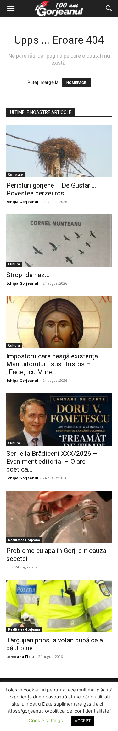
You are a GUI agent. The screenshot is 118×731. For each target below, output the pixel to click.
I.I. (8, 567)
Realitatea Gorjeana (24, 540)
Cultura (14, 264)
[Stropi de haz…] (59, 240)
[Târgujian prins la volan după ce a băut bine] (59, 606)
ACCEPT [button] (83, 720)
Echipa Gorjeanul (22, 201)
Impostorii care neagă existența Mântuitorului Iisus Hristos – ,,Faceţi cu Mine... (52, 364)
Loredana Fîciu (20, 656)
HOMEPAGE (76, 82)
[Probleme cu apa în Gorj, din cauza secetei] (59, 517)
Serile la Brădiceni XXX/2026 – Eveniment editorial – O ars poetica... (51, 461)
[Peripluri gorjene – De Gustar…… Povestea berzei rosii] (59, 151)
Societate (15, 174)
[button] (11, 8)
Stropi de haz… (27, 275)
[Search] (109, 8)
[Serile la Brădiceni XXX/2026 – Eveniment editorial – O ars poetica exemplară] (59, 419)
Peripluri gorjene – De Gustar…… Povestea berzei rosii (52, 189)
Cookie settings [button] (46, 720)
